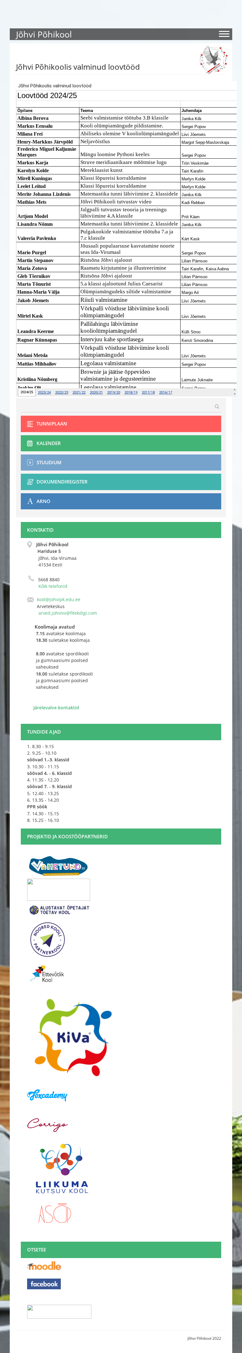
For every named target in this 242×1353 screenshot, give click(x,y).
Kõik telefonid (52, 586)
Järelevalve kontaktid (56, 708)
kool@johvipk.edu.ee (58, 599)
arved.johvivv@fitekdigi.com (67, 613)
